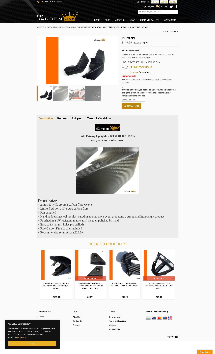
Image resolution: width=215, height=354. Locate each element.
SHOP (39, 27)
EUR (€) (173, 2)
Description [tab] (46, 118)
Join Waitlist (131, 106)
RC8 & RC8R (72, 27)
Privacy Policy (20, 337)
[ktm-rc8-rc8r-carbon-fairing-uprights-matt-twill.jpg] (77, 60)
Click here (134, 72)
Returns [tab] (62, 118)
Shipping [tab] (77, 118)
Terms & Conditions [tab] (99, 118)
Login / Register (148, 6)
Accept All (32, 344)
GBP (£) (154, 2)
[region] (32, 334)
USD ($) (164, 2)
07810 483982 (56, 2)
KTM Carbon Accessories (54, 27)
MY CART (162, 6)
